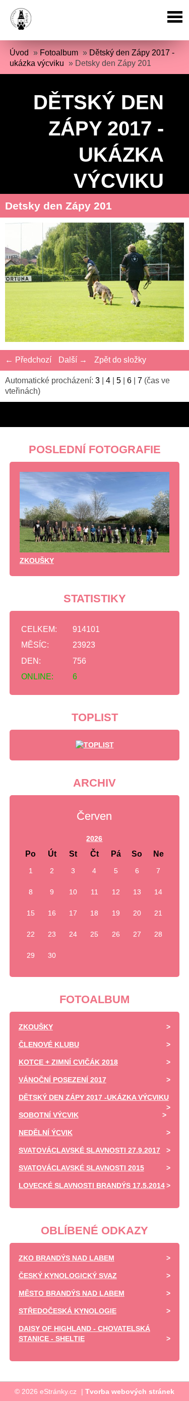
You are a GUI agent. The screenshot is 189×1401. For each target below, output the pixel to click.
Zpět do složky (120, 360)
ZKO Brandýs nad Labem (66, 1258)
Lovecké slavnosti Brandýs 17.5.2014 (92, 1185)
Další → (72, 360)
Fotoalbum (59, 52)
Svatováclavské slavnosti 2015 (81, 1168)
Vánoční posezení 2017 (62, 1080)
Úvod (19, 52)
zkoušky (37, 560)
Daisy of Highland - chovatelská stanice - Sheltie (84, 1333)
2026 (94, 838)
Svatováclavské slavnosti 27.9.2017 (89, 1150)
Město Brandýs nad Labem (71, 1293)
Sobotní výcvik (49, 1115)
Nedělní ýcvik (46, 1133)
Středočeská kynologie (67, 1311)
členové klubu (49, 1044)
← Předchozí (28, 360)
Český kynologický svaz (68, 1276)
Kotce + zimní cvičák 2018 (68, 1062)
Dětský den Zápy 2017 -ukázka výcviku (94, 1097)
